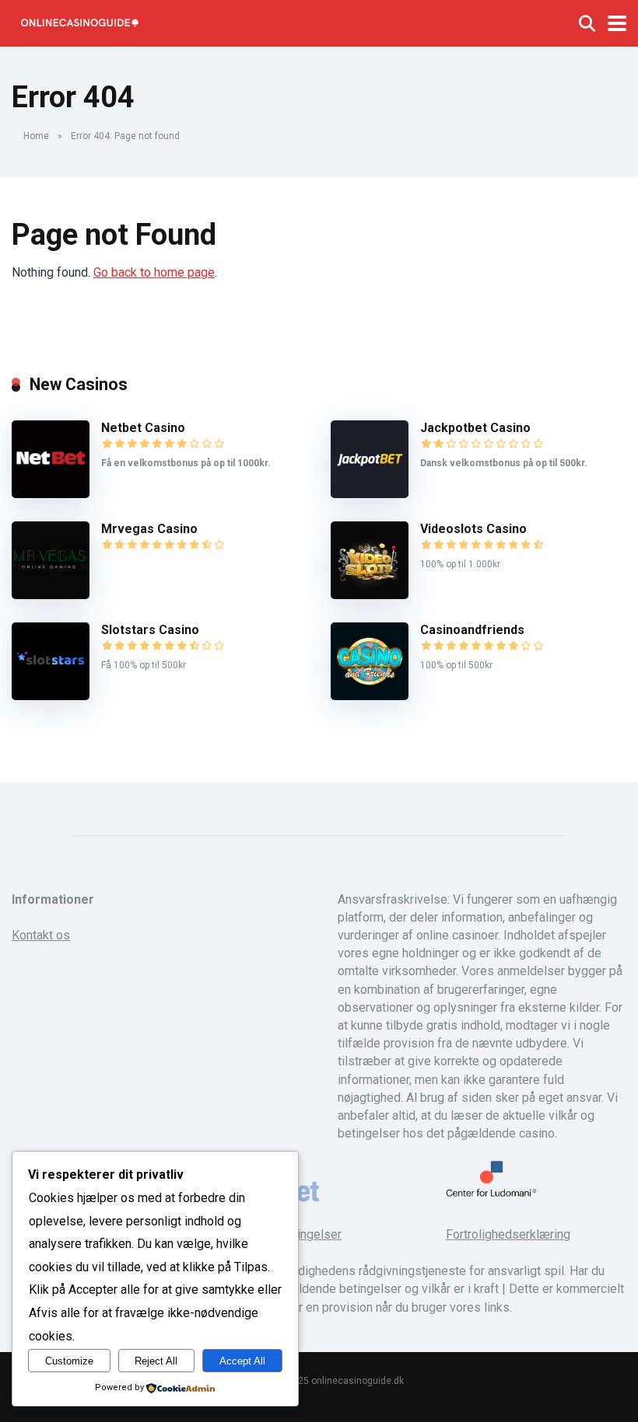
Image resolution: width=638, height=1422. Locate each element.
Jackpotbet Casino (475, 427)
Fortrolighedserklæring (508, 1234)
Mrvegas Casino (149, 528)
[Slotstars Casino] (50, 695)
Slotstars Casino (150, 629)
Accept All (242, 1361)
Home (36, 136)
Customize (69, 1361)
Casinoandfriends (472, 629)
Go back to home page (154, 272)
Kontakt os (41, 935)
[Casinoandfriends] (369, 695)
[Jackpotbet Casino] (369, 493)
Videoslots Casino (473, 528)
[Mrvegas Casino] (50, 594)
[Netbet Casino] (50, 493)
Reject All (156, 1361)
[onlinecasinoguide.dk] (79, 21)
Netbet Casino (143, 427)
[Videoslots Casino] (369, 594)
